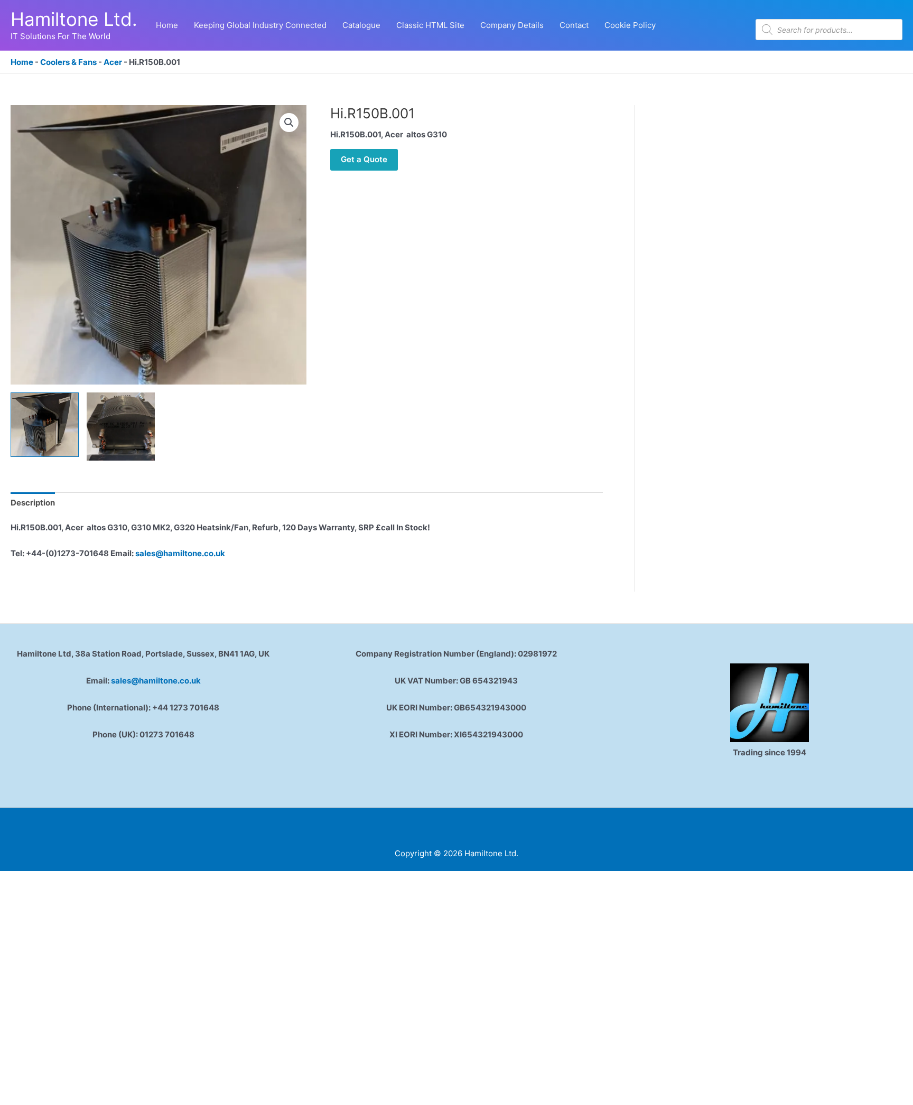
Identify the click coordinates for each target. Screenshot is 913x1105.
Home (22, 62)
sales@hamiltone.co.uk (180, 553)
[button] (289, 122)
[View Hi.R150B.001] (45, 424)
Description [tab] (33, 503)
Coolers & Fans (68, 62)
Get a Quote (364, 159)
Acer (113, 62)
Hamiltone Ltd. (74, 19)
